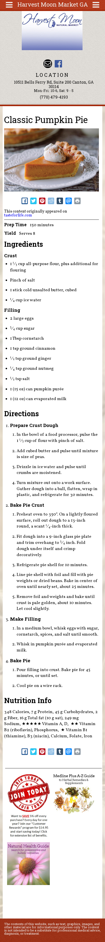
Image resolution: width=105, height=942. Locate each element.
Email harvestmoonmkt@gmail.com (47, 63)
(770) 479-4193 (54, 97)
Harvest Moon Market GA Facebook (58, 63)
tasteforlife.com (18, 215)
